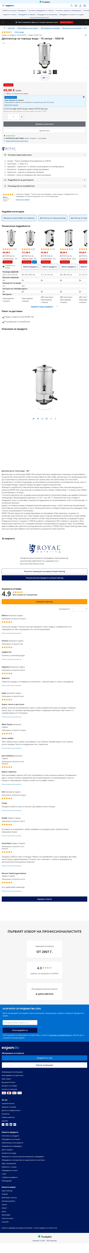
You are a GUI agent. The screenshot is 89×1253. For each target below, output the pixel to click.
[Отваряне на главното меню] (3, 5)
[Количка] (84, 6)
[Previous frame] (51, 418)
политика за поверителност (60, 1035)
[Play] (33, 418)
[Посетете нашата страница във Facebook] (7, 1125)
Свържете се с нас (44, 1058)
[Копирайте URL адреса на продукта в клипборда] (85, 35)
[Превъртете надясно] (86, 22)
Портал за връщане (44, 1065)
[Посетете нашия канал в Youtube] (3, 1125)
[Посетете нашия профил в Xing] (14, 1125)
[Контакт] (76, 5)
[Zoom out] (42, 418)
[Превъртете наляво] (3, 22)
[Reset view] (46, 418)
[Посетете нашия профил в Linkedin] (11, 1125)
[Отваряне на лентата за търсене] (71, 6)
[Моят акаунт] (80, 6)
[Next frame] (55, 418)
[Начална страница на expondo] (4, 28)
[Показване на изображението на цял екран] (86, 68)
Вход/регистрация (11, 105)
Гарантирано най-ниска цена (17, 141)
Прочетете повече (23, 200)
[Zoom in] (38, 418)
